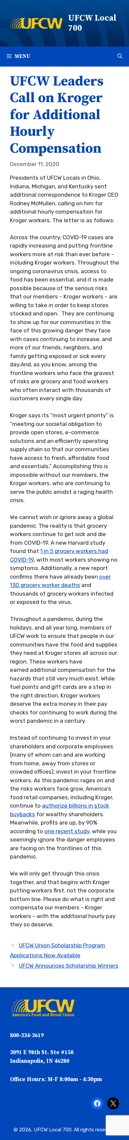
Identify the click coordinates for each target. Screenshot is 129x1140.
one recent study (66, 831)
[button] (120, 57)
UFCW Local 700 (92, 23)
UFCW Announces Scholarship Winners (68, 965)
